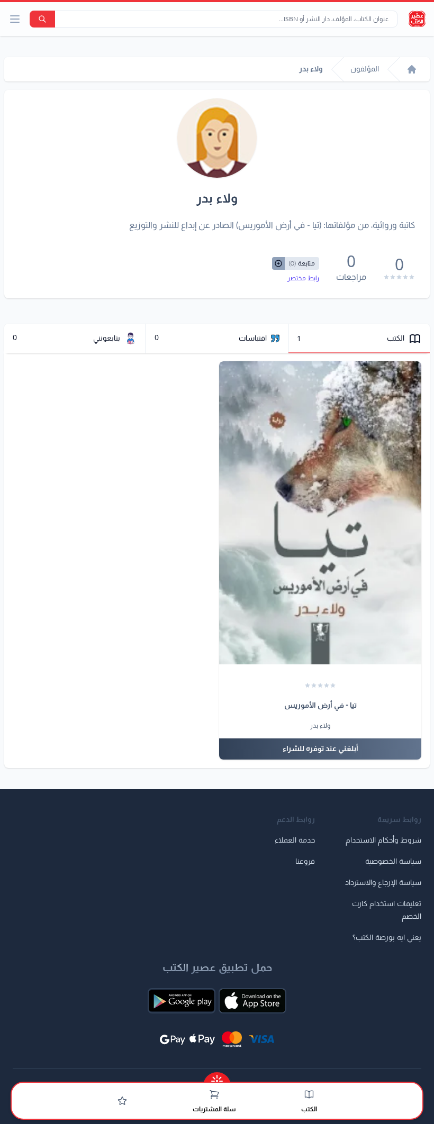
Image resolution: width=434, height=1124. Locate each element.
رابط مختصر (303, 278)
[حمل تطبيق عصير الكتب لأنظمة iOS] (252, 1000)
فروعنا (305, 861)
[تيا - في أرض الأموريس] (320, 513)
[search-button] (42, 19)
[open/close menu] (14, 19)
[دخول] (122, 1100)
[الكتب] (309, 1094)
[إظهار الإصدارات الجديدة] (217, 1078)
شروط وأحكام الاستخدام (383, 840)
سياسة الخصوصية (393, 861)
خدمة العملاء (295, 840)
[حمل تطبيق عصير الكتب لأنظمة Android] (181, 1000)
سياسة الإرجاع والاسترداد (383, 883)
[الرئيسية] (411, 69)
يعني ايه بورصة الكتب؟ (386, 938)
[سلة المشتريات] (214, 1094)
